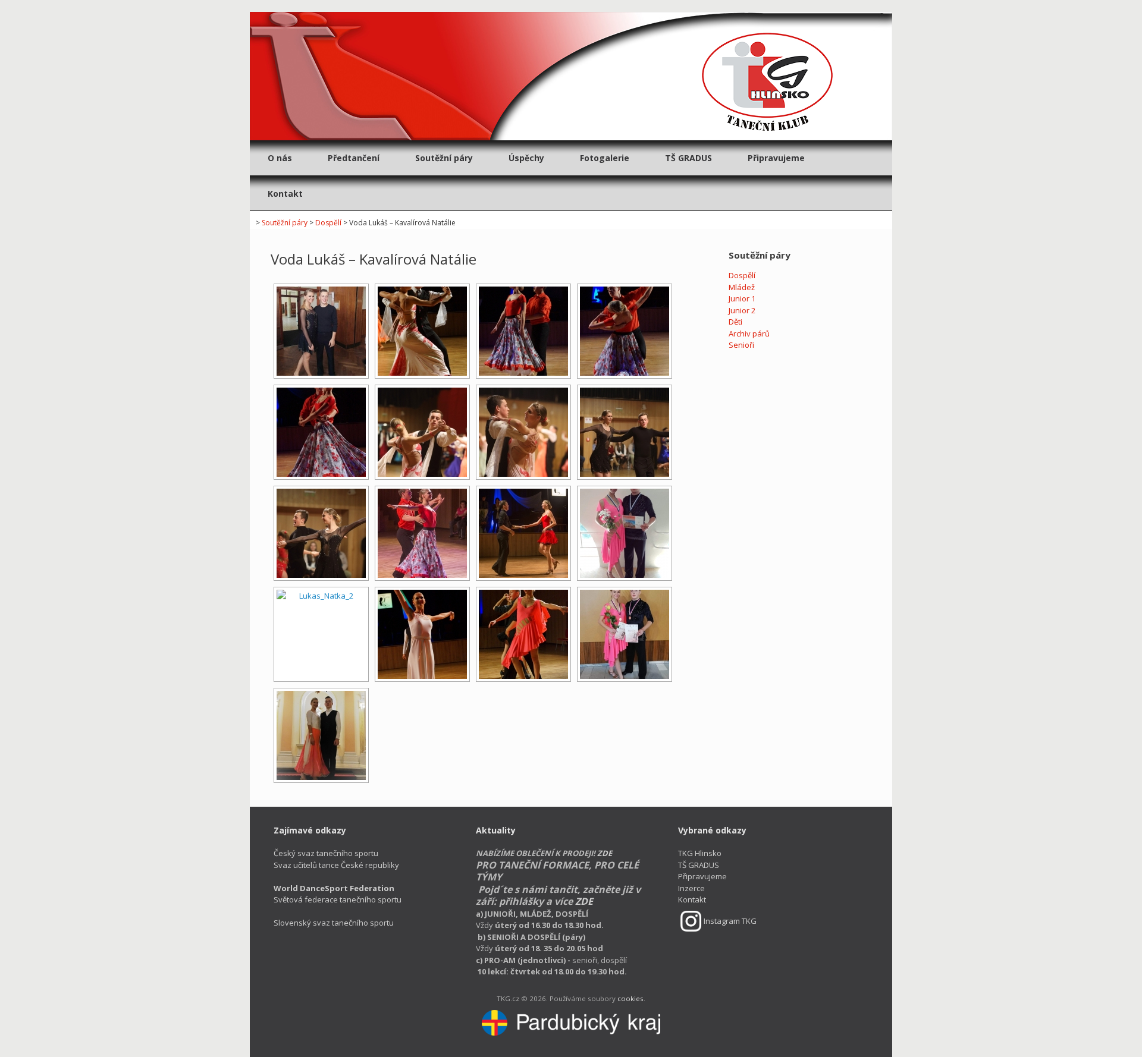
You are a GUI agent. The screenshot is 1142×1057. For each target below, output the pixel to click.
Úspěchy (526, 157)
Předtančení (353, 157)
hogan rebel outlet (534, 5)
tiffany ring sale (45, 17)
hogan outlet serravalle (612, 5)
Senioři (741, 344)
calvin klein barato (33, 5)
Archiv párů (749, 333)
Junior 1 (742, 298)
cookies (630, 998)
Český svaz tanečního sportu (326, 853)
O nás (280, 157)
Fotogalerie (604, 157)
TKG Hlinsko (699, 853)
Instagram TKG (730, 921)
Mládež (742, 287)
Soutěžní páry (444, 157)
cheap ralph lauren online (972, 5)
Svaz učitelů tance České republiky (336, 865)
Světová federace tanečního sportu (337, 894)
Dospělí (328, 223)
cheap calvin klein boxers (185, 5)
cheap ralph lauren (889, 5)
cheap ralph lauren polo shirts (355, 5)
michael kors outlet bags (456, 5)
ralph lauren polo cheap (810, 5)
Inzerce (691, 888)
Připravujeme (776, 157)
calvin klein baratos (103, 5)
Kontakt (285, 193)
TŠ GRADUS (688, 157)
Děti (735, 321)
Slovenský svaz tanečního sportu (334, 922)
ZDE (604, 853)
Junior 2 (742, 310)
